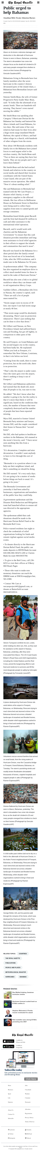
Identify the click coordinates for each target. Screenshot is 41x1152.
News (9, 1085)
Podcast (28, 1138)
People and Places (12, 967)
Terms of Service (29, 1122)
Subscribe (11, 1118)
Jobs (26, 1085)
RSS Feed (29, 1134)
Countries (23, 954)
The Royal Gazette (12, 958)
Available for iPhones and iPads (20, 1041)
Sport (9, 1094)
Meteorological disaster (15, 972)
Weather (27, 1094)
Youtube (28, 1130)
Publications (10, 963)
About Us (10, 1110)
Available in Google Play (19, 1046)
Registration (28, 1113)
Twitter (11, 1134)
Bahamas (23, 977)
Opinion (10, 1102)
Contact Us (11, 1114)
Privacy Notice (29, 1117)
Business (10, 1090)
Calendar (27, 1098)
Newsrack (27, 1102)
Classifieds (28, 1090)
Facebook (12, 1130)
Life (9, 1098)
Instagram (12, 1138)
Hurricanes (9, 977)
